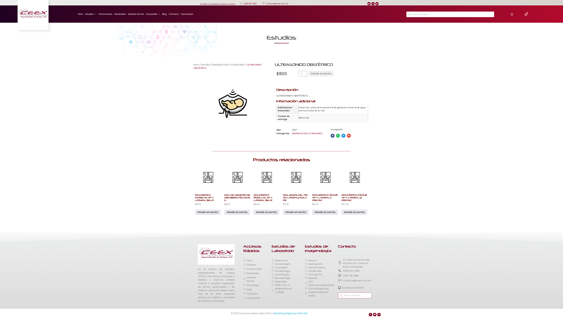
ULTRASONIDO (238, 64)
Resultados (120, 14)
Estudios (89, 14)
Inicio (80, 14)
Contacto (174, 14)
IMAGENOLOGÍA (220, 64)
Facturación (187, 14)
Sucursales (151, 14)
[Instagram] (373, 3)
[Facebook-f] (370, 314)
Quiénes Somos (136, 14)
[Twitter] (377, 3)
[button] (333, 136)
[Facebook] (369, 3)
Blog (164, 14)
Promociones (105, 14)
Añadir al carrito (321, 73)
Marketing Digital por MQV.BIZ (290, 313)
